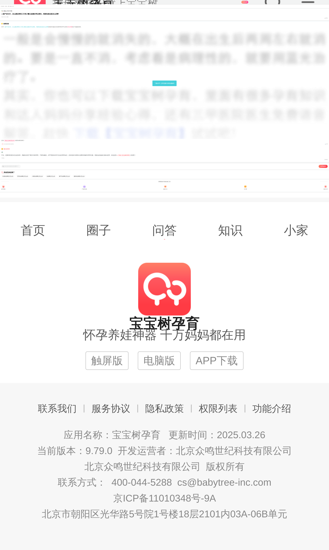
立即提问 (323, 166)
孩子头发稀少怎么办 (64, 176)
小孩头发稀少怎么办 (37, 176)
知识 (230, 230)
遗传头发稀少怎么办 (79, 176)
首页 (33, 230)
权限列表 (218, 408)
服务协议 (111, 408)
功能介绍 (271, 408)
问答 (6, 6)
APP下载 (217, 360)
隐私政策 (164, 408)
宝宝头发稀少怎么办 (22, 176)
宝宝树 (2, 6)
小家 (296, 230)
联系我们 (57, 408)
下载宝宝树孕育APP (9, 140)
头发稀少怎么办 (51, 176)
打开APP (244, 2)
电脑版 (159, 360)
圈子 (98, 230)
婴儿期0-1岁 (11, 6)
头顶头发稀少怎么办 (7, 176)
